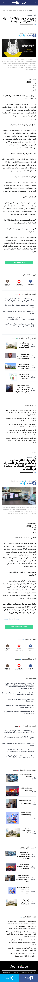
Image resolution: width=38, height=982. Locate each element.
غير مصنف (31, 15)
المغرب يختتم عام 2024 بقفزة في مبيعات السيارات (24, 376)
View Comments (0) (19, 262)
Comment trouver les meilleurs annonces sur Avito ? (25, 814)
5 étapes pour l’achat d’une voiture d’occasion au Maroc (26, 776)
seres (17, 619)
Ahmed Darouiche (28, 83)
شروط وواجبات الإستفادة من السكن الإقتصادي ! (24, 345)
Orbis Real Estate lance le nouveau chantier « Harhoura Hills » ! (25, 802)
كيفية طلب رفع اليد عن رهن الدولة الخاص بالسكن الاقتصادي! (23, 366)
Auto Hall (5, 619)
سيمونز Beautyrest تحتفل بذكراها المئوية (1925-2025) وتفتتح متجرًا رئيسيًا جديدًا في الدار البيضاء (22, 390)
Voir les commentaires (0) (19, 627)
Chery (12, 619)
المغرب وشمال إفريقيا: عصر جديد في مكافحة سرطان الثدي (23, 356)
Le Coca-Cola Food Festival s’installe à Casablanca (26, 788)
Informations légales (10, 972)
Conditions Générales (27, 972)
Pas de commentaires (17, 481)
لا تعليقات (21, 33)
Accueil (31, 10)
